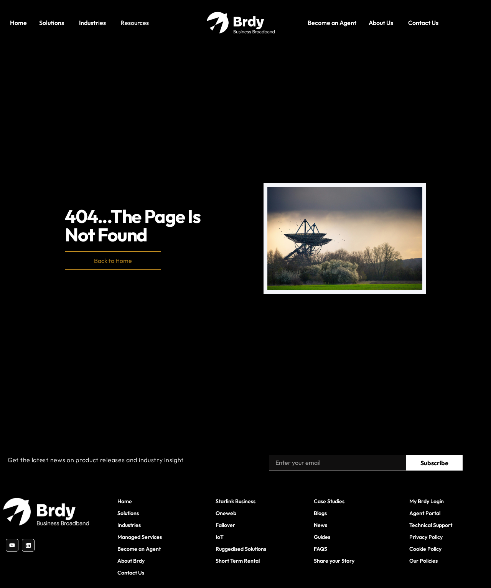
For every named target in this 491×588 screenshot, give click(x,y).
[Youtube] (12, 545)
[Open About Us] (395, 22)
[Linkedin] (28, 545)
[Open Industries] (108, 22)
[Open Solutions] (66, 22)
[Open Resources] (151, 22)
